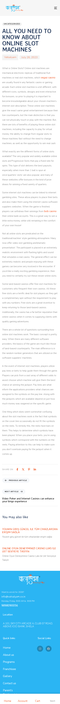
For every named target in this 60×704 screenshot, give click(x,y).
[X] (23, 469)
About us (8, 655)
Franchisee (9, 669)
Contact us (9, 683)
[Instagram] (40, 649)
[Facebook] (17, 469)
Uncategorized (12, 24)
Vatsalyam (10, 57)
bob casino (50, 211)
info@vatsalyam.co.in (13, 596)
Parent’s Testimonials (10, 692)
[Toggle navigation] (48, 8)
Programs (9, 662)
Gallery (7, 676)
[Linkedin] (34, 469)
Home (6, 648)
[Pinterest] (29, 469)
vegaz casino (48, 77)
